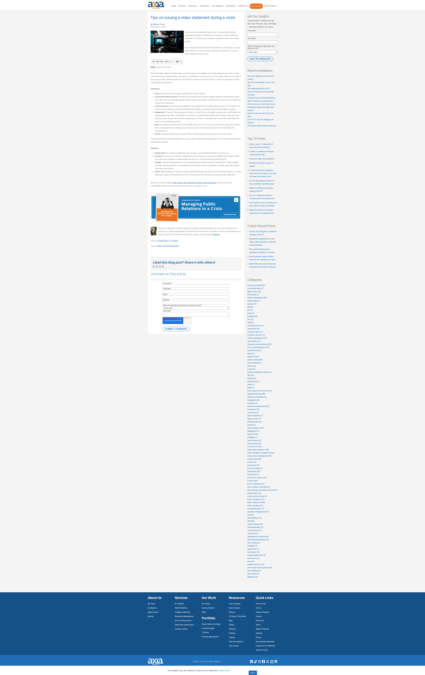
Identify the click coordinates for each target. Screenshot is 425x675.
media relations (255, 428)
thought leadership (256, 555)
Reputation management (184, 616)
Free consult (261, 604)
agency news (254, 291)
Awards (151, 616)
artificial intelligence (256, 298)
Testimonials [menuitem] (218, 6)
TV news (205, 632)
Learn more (224, 670)
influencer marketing (257, 397)
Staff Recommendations (258, 540)
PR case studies (255, 468)
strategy (252, 546)
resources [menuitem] (231, 6)
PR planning (253, 471)
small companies (255, 527)
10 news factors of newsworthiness (261, 98)
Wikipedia (252, 577)
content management (257, 338)
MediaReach (253, 431)
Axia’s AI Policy (262, 650)
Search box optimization (184, 625)
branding (252, 316)
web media (253, 574)
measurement (254, 422)
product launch (254, 493)
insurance (252, 403)
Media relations (181, 608)
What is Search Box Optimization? (260, 101)
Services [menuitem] (182, 6)
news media (254, 440)
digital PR (252, 357)
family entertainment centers (259, 372)
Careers (259, 616)
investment (253, 409)
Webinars (232, 629)
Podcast (232, 612)
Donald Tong (163, 241)
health (251, 388)
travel (250, 561)
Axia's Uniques (234, 608)
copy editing (253, 341)
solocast (252, 533)
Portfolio (208, 618)
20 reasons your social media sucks (261, 104)
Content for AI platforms (265, 646)
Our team (151, 604)
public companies (256, 499)
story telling (253, 543)
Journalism (252, 412)
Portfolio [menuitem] (192, 6)
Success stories (208, 608)
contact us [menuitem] (243, 6)
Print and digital (208, 628)
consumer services (256, 335)
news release (254, 443)
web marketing (254, 571)
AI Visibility (253, 295)
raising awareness (255, 509)
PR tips (252, 481)
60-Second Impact (256, 285)
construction (253, 329)
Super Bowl (253, 549)
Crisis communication (183, 620)
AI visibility (179, 604)
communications (255, 326)
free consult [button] (256, 6)
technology (253, 552)
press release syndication (258, 487)
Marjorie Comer (159, 24)
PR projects (253, 474)
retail (250, 515)
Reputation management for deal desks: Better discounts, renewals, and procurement (262, 242)
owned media (254, 459)
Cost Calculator (235, 604)
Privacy (259, 637)
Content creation (181, 629)
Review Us (260, 620)
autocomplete (254, 301)
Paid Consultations (236, 642)
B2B (250, 307)
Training (232, 637)
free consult (234, 646)
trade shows (253, 558)
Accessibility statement (265, 642)
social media (254, 530)
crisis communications (167, 246)
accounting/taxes (255, 288)
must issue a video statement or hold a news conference (194, 183)
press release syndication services (262, 490)
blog (250, 313)
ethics (251, 366)
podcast (251, 462)
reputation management (258, 512)
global (251, 385)
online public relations (258, 450)
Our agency (152, 608)
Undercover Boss (255, 564)
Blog (230, 620)
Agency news (153, 612)
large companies (255, 416)
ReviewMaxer (254, 518)
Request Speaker (262, 612)
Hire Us (259, 608)
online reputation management (260, 453)
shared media (254, 524)
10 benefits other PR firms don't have (261, 126)
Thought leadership (182, 612)
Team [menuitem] (173, 6)
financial (251, 378)
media (251, 425)
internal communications (258, 406)
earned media (254, 360)
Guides (231, 625)
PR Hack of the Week (237, 616)
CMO (250, 322)
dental (251, 354)
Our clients (206, 604)
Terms (258, 625)
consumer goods (255, 332)
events (251, 369)
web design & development (259, 568)
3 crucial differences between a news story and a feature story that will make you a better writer (262, 173)
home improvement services (259, 391)
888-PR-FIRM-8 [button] (270, 6)
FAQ (250, 375)
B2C (250, 310)
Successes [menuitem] (204, 6)
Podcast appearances (210, 637)
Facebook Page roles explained (261, 159)
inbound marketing (256, 394)
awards (252, 304)
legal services (254, 419)
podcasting (253, 465)
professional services (257, 496)
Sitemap (259, 633)
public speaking (255, 506)
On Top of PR (254, 447)
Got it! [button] (253, 672)
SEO (250, 521)
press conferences (256, 484)
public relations (256, 502)
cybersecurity (254, 350)
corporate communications (259, 344)
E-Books (232, 633)
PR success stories (256, 478)
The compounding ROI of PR (258, 89)
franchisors (253, 381)
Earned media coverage (211, 624)
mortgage (252, 437)
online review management (259, 456)
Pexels (175, 241)
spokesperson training (257, 537)
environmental (254, 363)
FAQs (204, 612)
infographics (253, 400)
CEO (250, 319)
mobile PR (252, 434)
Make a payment (262, 629)
